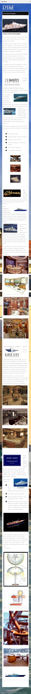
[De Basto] (15, 158)
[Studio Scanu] (15, 674)
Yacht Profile (23, 692)
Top (27, 185)
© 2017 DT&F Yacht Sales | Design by (10, 692)
